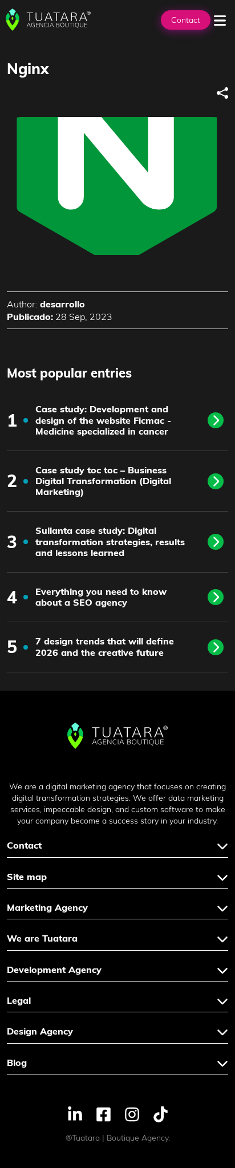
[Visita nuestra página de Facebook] (103, 1113)
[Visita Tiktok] (160, 1113)
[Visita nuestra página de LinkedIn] (75, 1113)
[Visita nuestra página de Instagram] (132, 1113)
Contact (185, 20)
